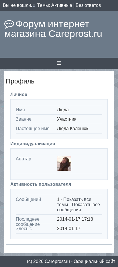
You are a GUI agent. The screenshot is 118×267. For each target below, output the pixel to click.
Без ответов (88, 5)
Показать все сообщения (78, 207)
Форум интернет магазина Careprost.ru (53, 28)
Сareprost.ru (57, 261)
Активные (61, 5)
